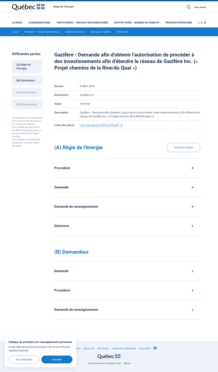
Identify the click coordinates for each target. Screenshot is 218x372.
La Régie (17, 22)
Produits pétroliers (178, 22)
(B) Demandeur (25, 80)
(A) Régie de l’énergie (23, 66)
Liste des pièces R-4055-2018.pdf (99, 125)
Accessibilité (144, 348)
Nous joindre (200, 7)
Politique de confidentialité (124, 348)
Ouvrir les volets (183, 147)
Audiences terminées (75, 31)
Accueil (15, 31)
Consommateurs (39, 22)
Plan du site (89, 348)
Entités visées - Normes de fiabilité (136, 22)
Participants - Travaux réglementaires (82, 22)
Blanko (127, 363)
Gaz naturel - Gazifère (101, 31)
